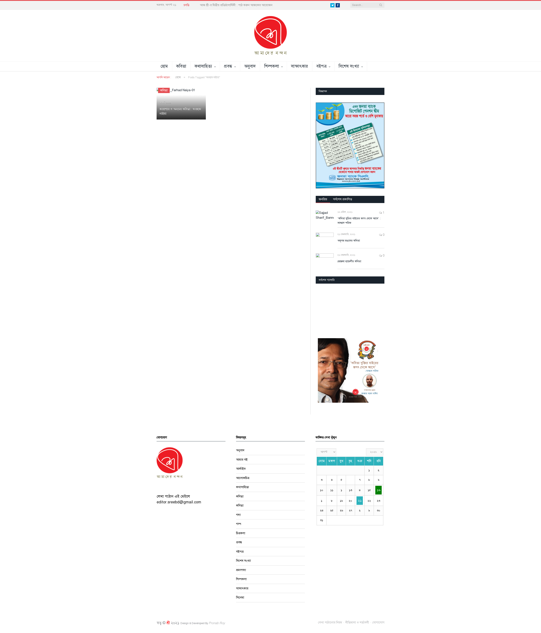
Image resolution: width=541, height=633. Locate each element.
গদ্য (238, 514)
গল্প (238, 524)
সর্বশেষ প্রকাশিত (342, 199)
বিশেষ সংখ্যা (349, 66)
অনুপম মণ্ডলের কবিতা (348, 240)
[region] (350, 145)
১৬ (378, 490)
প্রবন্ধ (228, 66)
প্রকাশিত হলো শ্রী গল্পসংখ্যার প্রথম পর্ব (222, 5)
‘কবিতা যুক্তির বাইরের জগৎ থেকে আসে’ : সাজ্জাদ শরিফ (359, 220)
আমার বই (241, 459)
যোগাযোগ (378, 622)
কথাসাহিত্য (203, 66)
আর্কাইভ (241, 469)
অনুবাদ (250, 66)
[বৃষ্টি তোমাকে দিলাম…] (350, 309)
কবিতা (181, 66)
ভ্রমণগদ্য (241, 570)
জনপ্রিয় (323, 199)
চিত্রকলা (240, 533)
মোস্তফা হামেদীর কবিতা (349, 261)
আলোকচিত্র (242, 478)
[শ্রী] (270, 35)
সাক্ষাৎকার (299, 66)
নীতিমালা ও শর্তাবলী (357, 622)
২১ (360, 500)
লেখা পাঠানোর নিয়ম (330, 622)
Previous (320, 309)
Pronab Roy (217, 623)
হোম (164, 66)
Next (379, 309)
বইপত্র (321, 66)
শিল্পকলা (271, 66)
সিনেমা (240, 597)
